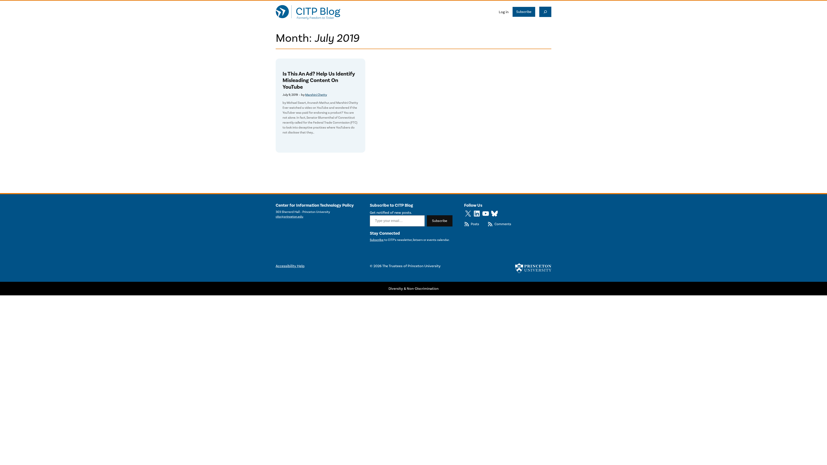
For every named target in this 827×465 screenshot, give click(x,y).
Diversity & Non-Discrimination (413, 288)
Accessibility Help (290, 266)
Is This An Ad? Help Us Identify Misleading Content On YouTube (319, 80)
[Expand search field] (545, 12)
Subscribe (524, 12)
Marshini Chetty (316, 95)
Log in (503, 12)
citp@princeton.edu (289, 217)
